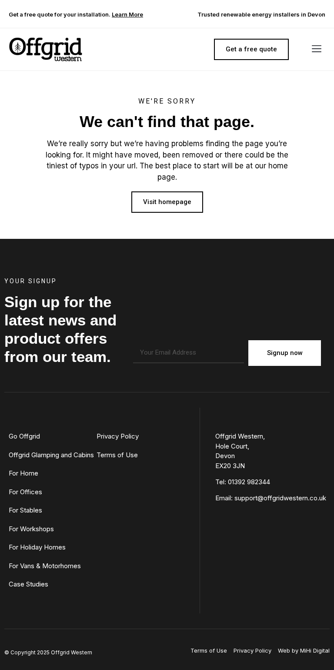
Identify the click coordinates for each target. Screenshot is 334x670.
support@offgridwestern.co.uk (280, 498)
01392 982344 (249, 482)
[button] (317, 49)
